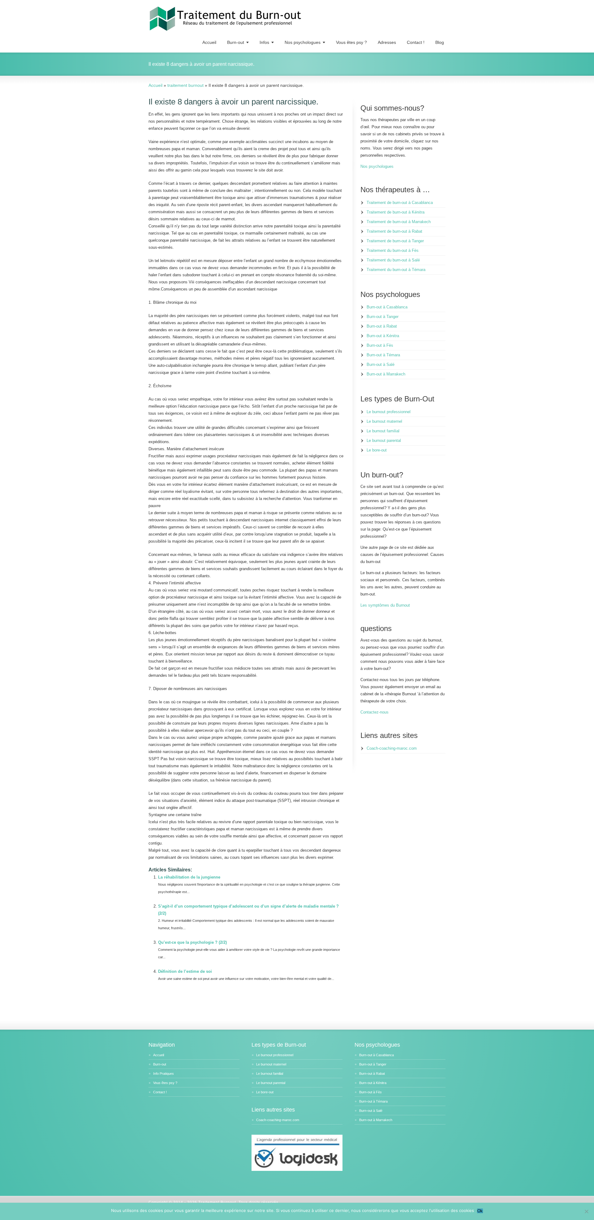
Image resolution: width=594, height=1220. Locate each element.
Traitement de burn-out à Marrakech (399, 221)
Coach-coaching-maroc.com (392, 748)
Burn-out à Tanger (382, 316)
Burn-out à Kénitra (383, 335)
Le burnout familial (383, 431)
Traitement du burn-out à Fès (393, 250)
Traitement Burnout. (218, 1202)
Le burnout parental (384, 440)
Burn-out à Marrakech (386, 374)
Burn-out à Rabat (382, 326)
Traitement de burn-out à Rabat (394, 231)
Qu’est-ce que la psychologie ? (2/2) (192, 942)
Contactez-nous (374, 712)
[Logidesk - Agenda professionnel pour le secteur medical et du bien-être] (297, 1169)
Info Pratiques (163, 1073)
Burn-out (235, 42)
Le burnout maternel (384, 421)
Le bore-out (377, 450)
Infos (264, 42)
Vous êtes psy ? (351, 42)
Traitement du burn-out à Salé (393, 260)
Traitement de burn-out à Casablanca (400, 202)
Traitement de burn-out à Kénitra (395, 212)
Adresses (387, 42)
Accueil (209, 42)
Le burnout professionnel (389, 411)
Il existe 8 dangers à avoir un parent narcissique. (233, 101)
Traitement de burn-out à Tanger (395, 241)
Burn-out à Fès (380, 345)
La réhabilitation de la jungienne (189, 877)
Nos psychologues (303, 42)
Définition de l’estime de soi (185, 971)
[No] (586, 1211)
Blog (439, 42)
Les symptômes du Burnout (385, 605)
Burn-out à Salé (380, 364)
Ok (480, 1211)
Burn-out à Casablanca (387, 307)
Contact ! (415, 42)
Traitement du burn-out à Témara (396, 269)
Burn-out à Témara (383, 355)
